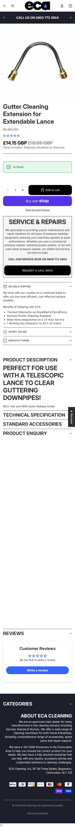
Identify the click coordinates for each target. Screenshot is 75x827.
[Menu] (4, 5)
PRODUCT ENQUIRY (25, 433)
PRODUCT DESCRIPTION (30, 360)
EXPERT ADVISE (17, 331)
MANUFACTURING (18, 340)
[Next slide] (71, 17)
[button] (11, 135)
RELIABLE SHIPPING (19, 286)
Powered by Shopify (52, 805)
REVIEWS (13, 633)
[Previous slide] (4, 17)
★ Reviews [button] (71, 417)
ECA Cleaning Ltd (30, 805)
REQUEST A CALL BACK (37, 270)
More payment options (38, 210)
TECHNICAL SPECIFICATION (34, 415)
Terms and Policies (37, 813)
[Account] (62, 6)
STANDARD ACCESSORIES (32, 424)
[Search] (12, 6)
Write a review (37, 670)
